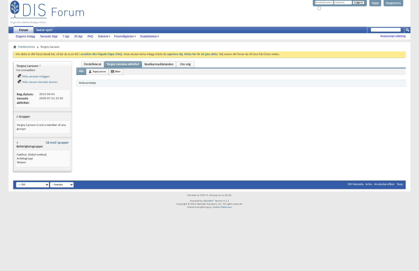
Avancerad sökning (393, 36)
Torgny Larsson (99, 72)
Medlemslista (26, 47)
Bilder (118, 72)
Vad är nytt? (44, 30)
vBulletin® (208, 201)
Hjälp (375, 3)
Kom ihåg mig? (329, 8)
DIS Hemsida (355, 184)
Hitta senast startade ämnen (39, 82)
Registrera (393, 3)
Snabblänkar (148, 36)
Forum (23, 30)
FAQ (90, 36)
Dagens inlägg (25, 36)
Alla (81, 71)
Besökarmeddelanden (159, 64)
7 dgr (66, 36)
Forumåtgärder (124, 36)
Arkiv (368, 184)
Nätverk (103, 36)
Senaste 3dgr (49, 36)
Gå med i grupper (57, 142)
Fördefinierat (92, 64)
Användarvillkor (384, 184)
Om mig (185, 64)
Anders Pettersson (222, 207)
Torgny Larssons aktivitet (123, 64)
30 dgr (78, 36)
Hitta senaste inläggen (35, 76)
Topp (400, 184)
